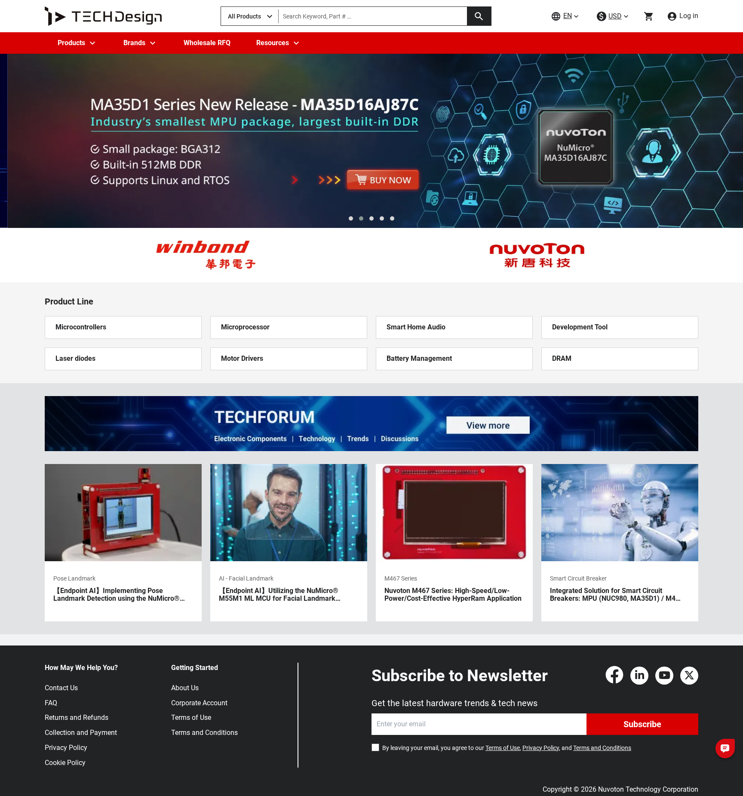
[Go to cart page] (649, 16)
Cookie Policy (65, 763)
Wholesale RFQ (207, 43)
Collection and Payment (81, 732)
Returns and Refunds (76, 717)
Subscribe (642, 724)
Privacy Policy (66, 748)
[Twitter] (689, 676)
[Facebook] (614, 675)
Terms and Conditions (204, 732)
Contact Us (61, 688)
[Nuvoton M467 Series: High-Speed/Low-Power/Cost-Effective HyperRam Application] (454, 542)
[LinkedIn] (639, 676)
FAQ (51, 703)
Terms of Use (191, 717)
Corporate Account (199, 703)
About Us (185, 688)
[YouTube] (664, 676)
